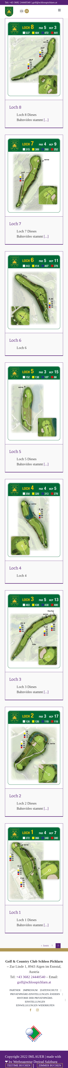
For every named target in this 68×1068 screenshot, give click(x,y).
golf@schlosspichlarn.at (34, 982)
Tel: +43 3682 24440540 (18, 2)
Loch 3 (34, 627)
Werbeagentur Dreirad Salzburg (35, 1062)
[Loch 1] (34, 864)
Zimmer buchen (50, 1065)
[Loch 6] (34, 292)
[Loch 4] (34, 520)
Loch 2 (34, 744)
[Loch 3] (34, 631)
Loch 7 (34, 172)
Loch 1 (34, 860)
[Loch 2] (34, 747)
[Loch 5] (34, 403)
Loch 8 (34, 55)
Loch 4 (34, 516)
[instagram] (37, 1010)
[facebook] (30, 1010)
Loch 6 (34, 288)
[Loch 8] (34, 59)
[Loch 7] (34, 175)
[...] (46, 120)
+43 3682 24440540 (30, 977)
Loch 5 (34, 399)
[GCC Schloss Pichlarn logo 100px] (9, 8)
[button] (35, 994)
